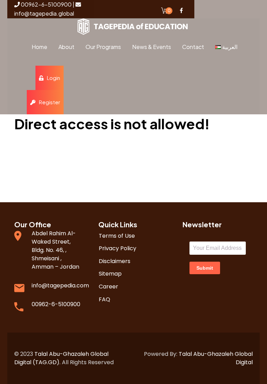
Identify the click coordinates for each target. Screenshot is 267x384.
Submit (204, 268)
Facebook (181, 10)
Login (53, 77)
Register (49, 102)
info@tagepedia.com (60, 285)
